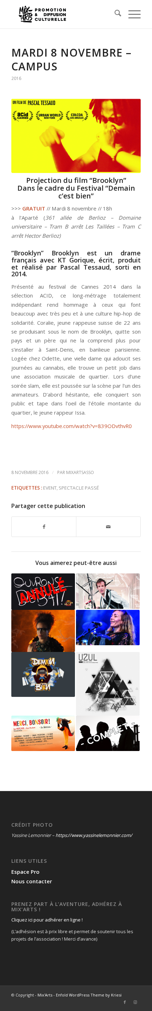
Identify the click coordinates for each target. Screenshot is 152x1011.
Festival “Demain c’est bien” (96, 192)
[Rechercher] (114, 14)
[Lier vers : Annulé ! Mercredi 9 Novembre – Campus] (43, 591)
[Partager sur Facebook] (44, 527)
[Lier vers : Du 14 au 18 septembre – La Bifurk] (43, 733)
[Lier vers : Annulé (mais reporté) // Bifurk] (108, 684)
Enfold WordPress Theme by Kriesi (89, 995)
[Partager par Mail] (108, 527)
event (50, 488)
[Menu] (131, 14)
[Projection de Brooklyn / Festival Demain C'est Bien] (76, 136)
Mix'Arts (44, 995)
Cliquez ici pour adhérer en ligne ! (47, 920)
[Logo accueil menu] (63, 14)
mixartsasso (80, 472)
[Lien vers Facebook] (124, 1002)
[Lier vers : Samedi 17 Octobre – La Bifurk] (108, 627)
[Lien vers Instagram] (135, 1002)
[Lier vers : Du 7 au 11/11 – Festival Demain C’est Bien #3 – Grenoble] (43, 674)
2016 (16, 78)
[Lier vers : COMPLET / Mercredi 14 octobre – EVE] (43, 631)
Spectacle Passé (79, 488)
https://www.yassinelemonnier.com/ (93, 835)
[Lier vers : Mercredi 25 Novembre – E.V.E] (108, 591)
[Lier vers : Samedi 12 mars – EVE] (108, 733)
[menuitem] (114, 14)
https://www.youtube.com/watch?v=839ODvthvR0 (71, 425)
